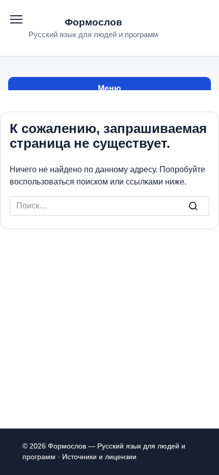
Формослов (93, 22)
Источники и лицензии (99, 457)
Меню (109, 88)
